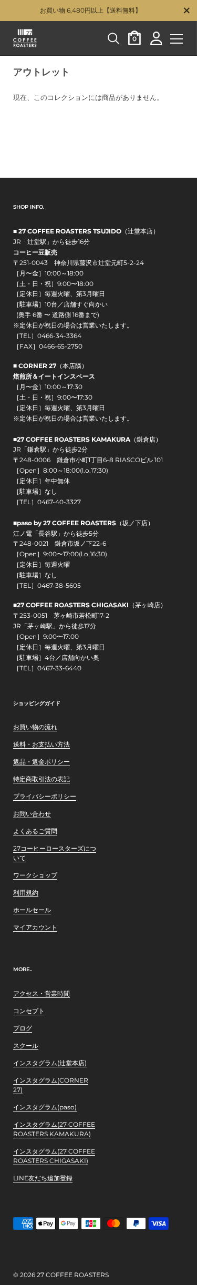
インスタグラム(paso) (45, 1107)
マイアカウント (35, 927)
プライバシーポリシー (44, 796)
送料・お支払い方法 (41, 744)
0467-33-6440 (59, 668)
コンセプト (29, 1011)
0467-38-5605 (59, 585)
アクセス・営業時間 (41, 993)
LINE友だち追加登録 (42, 1178)
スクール (25, 1045)
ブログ (22, 1028)
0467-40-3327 (59, 502)
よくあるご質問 (35, 831)
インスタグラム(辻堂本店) (50, 1063)
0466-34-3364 (59, 336)
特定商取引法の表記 (41, 779)
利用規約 (25, 892)
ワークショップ (35, 875)
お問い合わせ (32, 814)
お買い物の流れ (35, 727)
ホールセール (32, 910)
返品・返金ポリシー (41, 762)
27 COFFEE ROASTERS (73, 1275)
